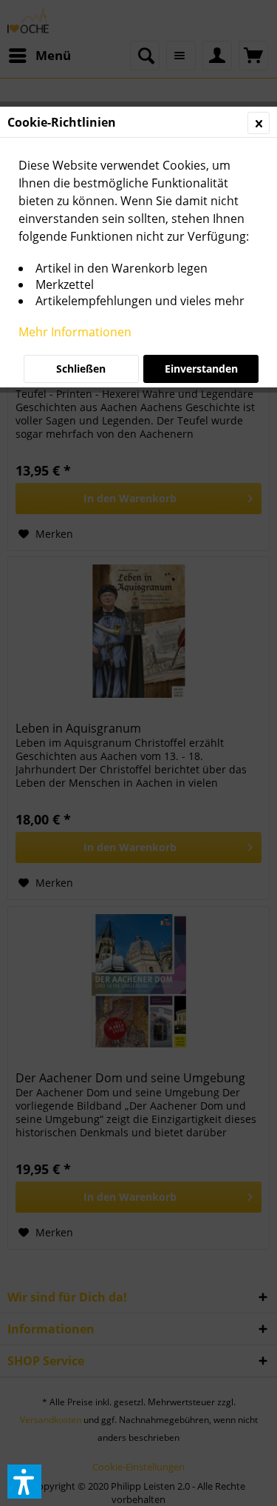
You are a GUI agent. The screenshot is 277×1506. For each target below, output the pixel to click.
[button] (24, 1482)
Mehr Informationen (74, 332)
